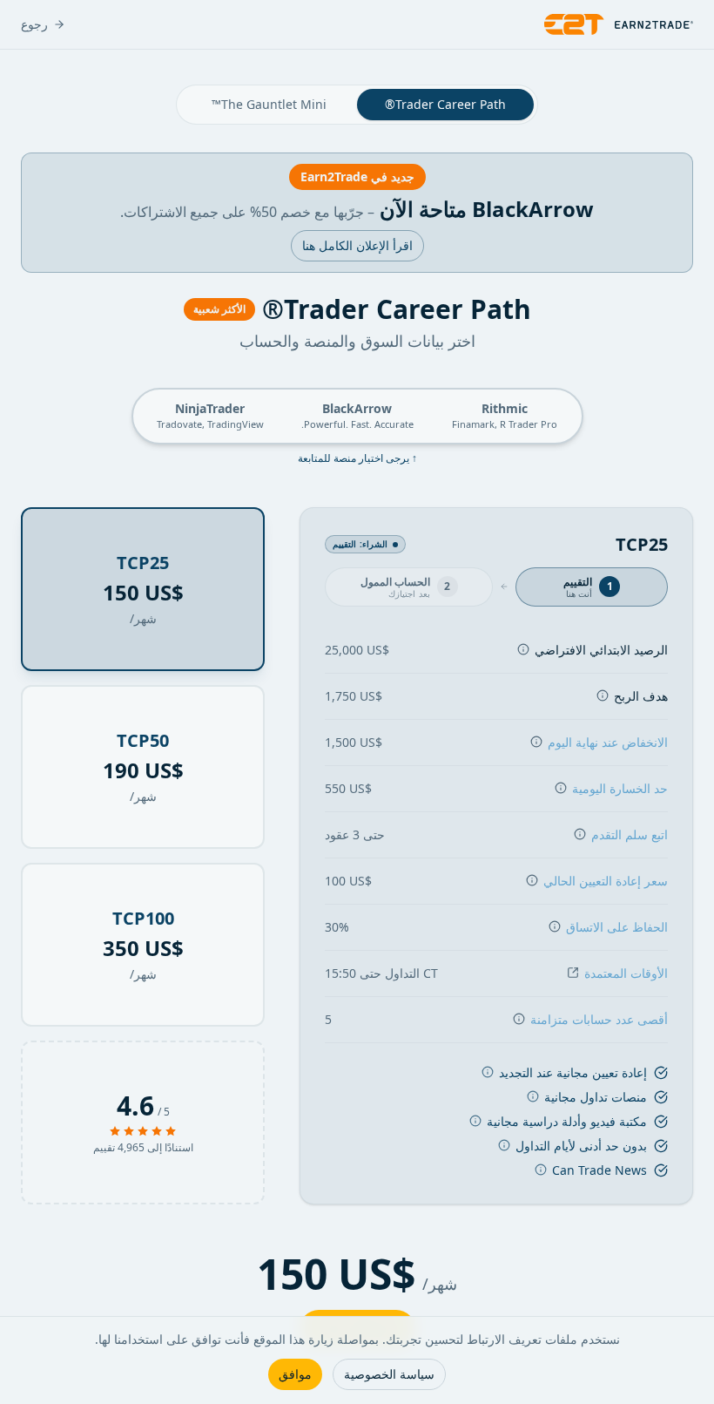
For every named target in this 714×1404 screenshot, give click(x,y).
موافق (295, 1374)
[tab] (591, 587)
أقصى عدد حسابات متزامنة (599, 1019)
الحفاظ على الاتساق (617, 927)
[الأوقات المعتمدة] (573, 972)
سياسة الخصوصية (389, 1374)
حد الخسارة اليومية (620, 788)
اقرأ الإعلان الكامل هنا (357, 245)
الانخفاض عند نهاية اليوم (608, 742)
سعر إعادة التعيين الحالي (605, 880)
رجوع (34, 24)
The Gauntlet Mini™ (269, 104)
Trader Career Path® (445, 104)
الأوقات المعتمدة (626, 973)
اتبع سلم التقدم (629, 834)
